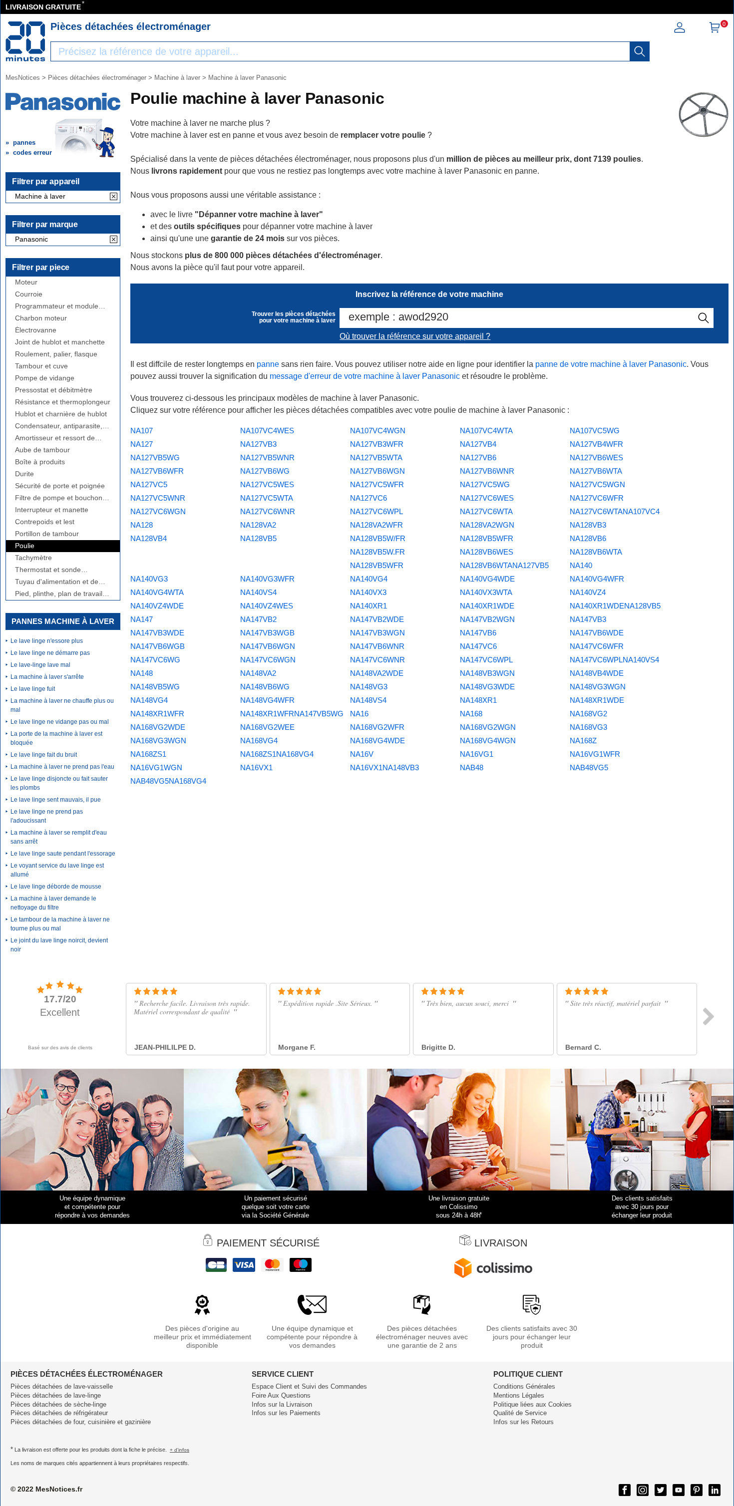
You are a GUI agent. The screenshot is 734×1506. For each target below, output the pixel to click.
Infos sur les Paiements (286, 1413)
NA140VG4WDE (487, 579)
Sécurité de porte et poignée (60, 486)
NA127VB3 (258, 444)
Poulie (24, 546)
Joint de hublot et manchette (60, 342)
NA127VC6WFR (597, 498)
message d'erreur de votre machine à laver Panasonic (365, 376)
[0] (715, 30)
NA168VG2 (588, 713)
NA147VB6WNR (377, 646)
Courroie (28, 294)
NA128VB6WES (486, 552)
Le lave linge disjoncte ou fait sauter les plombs (59, 783)
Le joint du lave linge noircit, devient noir (59, 945)
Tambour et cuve (41, 366)
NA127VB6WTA (596, 471)
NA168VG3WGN (158, 740)
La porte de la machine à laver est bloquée (56, 738)
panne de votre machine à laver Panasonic (611, 364)
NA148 (141, 673)
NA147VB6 (478, 632)
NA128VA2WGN (487, 525)
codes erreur (32, 152)
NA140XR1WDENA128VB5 (615, 606)
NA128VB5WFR (486, 538)
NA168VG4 (259, 740)
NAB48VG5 (589, 767)
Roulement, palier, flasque (56, 354)
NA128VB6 (588, 538)
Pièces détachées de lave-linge (55, 1395)
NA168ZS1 (148, 754)
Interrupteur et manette (51, 510)
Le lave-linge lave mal (40, 664)
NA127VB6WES (596, 457)
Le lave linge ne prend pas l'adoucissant (46, 816)
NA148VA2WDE (376, 673)
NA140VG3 (149, 579)
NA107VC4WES (267, 430)
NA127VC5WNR (157, 498)
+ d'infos (179, 1450)
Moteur (26, 282)
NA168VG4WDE (377, 740)
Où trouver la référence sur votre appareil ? (415, 336)
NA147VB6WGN (267, 646)
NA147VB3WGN (377, 632)
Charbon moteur (41, 318)
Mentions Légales (518, 1395)
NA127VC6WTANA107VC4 (615, 511)
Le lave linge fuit (32, 688)
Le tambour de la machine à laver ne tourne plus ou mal (60, 924)
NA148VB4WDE (597, 673)
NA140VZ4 (588, 592)
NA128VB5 (258, 538)
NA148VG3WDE (487, 686)
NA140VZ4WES (266, 606)
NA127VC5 (148, 484)
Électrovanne (35, 330)
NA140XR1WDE (487, 606)
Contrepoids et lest (44, 522)
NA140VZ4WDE (157, 606)
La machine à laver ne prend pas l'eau (62, 766)
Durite (24, 474)
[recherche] (640, 51)
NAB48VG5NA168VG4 (168, 781)
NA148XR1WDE (597, 700)
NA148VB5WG (155, 686)
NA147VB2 (258, 619)
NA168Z (583, 740)
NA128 (141, 525)
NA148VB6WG (265, 686)
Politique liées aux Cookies (532, 1404)
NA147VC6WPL (486, 659)
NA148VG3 (368, 686)
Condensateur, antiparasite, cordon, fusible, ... (58, 426)
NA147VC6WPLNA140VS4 (614, 659)
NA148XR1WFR (157, 713)
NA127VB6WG (265, 471)
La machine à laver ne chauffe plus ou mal (62, 705)
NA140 (581, 565)
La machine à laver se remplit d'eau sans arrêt (58, 837)
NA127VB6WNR (487, 471)
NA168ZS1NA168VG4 (277, 754)
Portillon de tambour (47, 534)
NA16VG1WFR (595, 754)
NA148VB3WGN (487, 673)
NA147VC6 (478, 646)
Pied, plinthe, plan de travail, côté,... (59, 594)
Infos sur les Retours (523, 1422)
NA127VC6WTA (486, 511)
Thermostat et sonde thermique (48, 570)
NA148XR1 (478, 700)
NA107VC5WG (595, 430)
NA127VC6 (368, 498)
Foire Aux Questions (281, 1395)
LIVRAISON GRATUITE (43, 7)
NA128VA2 (258, 525)
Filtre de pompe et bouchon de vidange (58, 498)
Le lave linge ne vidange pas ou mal (59, 721)
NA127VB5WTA (376, 457)
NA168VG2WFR (377, 727)
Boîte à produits (40, 462)
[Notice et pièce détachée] (25, 41)
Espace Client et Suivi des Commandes (309, 1386)
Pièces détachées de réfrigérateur (59, 1413)
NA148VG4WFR (267, 700)
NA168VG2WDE (157, 727)
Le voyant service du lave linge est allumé (57, 870)
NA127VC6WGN (158, 511)
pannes (24, 142)
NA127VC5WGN (597, 484)
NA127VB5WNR (267, 457)
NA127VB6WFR (157, 471)
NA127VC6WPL (376, 511)
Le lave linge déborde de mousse (55, 886)
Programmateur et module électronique (56, 306)
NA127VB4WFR (596, 444)
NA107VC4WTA (486, 430)
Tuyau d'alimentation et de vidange (56, 582)
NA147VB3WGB (267, 632)
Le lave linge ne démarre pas (50, 652)
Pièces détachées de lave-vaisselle (61, 1386)
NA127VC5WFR (377, 484)
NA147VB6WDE (597, 632)
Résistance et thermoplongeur (62, 402)
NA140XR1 (368, 606)
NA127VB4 (478, 444)
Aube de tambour (42, 450)
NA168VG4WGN (488, 740)
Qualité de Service (520, 1413)
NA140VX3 (368, 592)
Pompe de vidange (44, 378)
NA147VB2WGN (487, 619)
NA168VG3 (588, 727)
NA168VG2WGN (488, 727)
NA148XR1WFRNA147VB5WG (292, 713)
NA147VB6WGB (157, 646)
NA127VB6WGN (377, 471)
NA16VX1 (256, 767)
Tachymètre (33, 558)
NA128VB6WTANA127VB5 (504, 565)
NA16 (359, 713)
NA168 (471, 713)
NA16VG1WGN (156, 767)
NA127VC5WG (485, 484)
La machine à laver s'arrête (47, 676)
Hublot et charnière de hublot (61, 414)
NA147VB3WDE (157, 632)
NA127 (141, 444)
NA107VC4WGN (377, 430)
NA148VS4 (368, 700)
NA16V (361, 754)
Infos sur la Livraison (282, 1404)
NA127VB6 (478, 457)
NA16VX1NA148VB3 (384, 767)
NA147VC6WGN (268, 659)
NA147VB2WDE (377, 619)
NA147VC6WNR (377, 659)
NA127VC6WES (487, 498)
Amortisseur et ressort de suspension (55, 438)
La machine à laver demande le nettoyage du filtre (53, 903)
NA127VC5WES (267, 484)
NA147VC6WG (155, 659)
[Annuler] (113, 197)
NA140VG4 (368, 579)
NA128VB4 (148, 538)
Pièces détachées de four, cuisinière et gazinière (80, 1422)
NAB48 (471, 767)
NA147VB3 (588, 619)
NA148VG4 (149, 700)
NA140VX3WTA (486, 592)
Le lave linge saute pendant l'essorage (62, 853)
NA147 (141, 619)
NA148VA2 (258, 673)
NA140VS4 (258, 592)
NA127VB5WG (155, 457)
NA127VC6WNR (267, 511)
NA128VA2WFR (376, 525)
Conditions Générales (524, 1386)
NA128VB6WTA (596, 552)
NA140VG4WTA (157, 592)
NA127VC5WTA (266, 498)
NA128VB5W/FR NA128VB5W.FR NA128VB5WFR (377, 552)
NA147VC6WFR (597, 646)
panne (268, 364)
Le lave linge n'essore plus (46, 640)
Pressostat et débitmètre (53, 390)
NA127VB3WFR (376, 444)
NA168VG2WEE (267, 727)
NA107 (141, 430)
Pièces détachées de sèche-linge (58, 1404)
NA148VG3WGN (598, 686)
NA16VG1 (476, 754)
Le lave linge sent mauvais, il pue (55, 799)
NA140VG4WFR (597, 579)
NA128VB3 (588, 525)
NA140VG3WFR (267, 579)
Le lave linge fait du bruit (43, 754)
